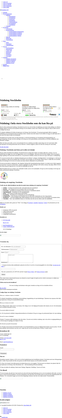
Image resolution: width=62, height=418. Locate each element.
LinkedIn (35, 202)
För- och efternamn (6, 246)
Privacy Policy (30, 271)
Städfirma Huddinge (8, 395)
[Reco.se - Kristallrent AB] (4, 176)
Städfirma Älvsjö (7, 392)
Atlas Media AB (27, 405)
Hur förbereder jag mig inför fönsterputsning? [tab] (8, 323)
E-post (1, 347)
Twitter (45, 202)
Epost (3, 252)
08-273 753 (6, 222)
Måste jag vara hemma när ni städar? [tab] (7, 302)
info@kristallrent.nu (8, 225)
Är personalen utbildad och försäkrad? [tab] (7, 310)
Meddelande (4, 262)
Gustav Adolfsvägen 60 (8, 226)
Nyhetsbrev (2, 204)
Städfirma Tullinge (7, 394)
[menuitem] (32, 12)
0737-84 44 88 (6, 220)
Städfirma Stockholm (8, 397)
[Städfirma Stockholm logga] (4, 10)
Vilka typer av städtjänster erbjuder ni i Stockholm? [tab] (9, 295)
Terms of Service (41, 271)
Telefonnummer (5, 249)
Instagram (40, 202)
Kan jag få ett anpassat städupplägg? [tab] (7, 316)
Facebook (30, 202)
